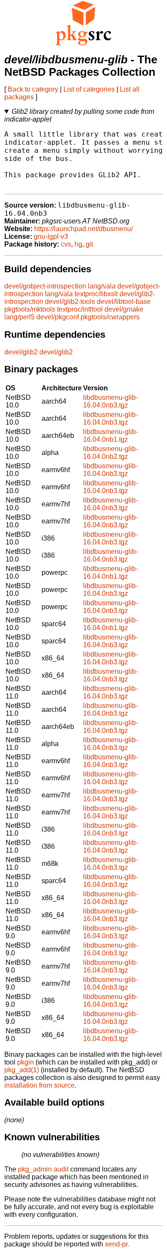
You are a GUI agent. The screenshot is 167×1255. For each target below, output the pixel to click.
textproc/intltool (80, 309)
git (89, 244)
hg (78, 244)
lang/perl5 (19, 317)
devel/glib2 (21, 352)
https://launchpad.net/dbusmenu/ (83, 228)
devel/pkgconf (57, 317)
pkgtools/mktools (29, 309)
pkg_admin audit (43, 1169)
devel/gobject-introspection (45, 286)
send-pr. (117, 1244)
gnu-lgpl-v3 (51, 236)
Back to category (33, 89)
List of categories (89, 89)
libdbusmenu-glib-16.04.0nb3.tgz (110, 401)
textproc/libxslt (96, 293)
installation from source (39, 1085)
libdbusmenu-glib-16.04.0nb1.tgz (110, 435)
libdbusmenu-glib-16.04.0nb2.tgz (110, 452)
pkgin (25, 1062)
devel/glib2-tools (70, 301)
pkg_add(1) (21, 1070)
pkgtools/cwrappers (110, 317)
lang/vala (102, 286)
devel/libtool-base (124, 301)
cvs (66, 244)
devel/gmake (123, 309)
